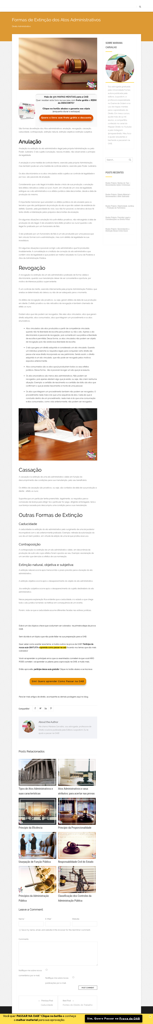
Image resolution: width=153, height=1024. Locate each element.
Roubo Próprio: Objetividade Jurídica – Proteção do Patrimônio (120, 207)
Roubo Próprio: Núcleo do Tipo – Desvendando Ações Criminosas (118, 184)
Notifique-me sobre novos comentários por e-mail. (30, 973)
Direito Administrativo (21, 26)
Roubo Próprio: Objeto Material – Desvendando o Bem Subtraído (118, 195)
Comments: (24, 939)
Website (75, 919)
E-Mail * (48, 919)
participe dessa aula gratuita (46, 669)
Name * (22, 919)
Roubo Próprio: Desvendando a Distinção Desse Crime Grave (117, 230)
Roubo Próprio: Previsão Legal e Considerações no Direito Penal (118, 218)
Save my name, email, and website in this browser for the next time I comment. (56, 930)
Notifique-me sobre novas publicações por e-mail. (56, 980)
